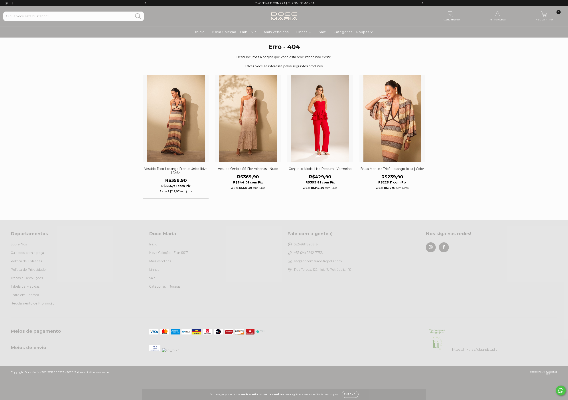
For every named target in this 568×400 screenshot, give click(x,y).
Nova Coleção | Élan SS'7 (234, 32)
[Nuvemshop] (543, 373)
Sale (322, 32)
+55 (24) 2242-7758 (308, 253)
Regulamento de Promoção (33, 303)
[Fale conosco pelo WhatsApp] (561, 391)
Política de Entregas (26, 261)
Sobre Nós (19, 244)
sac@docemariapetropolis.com (318, 261)
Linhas (302, 32)
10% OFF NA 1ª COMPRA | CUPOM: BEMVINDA (284, 3)
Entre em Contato (25, 295)
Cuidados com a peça (27, 253)
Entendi (350, 394)
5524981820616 (306, 244)
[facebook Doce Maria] (13, 3)
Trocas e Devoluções (27, 278)
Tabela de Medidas (25, 287)
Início (200, 32)
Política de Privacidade (28, 270)
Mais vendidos (276, 32)
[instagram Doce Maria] (6, 3)
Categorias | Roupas (352, 32)
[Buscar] (138, 16)
